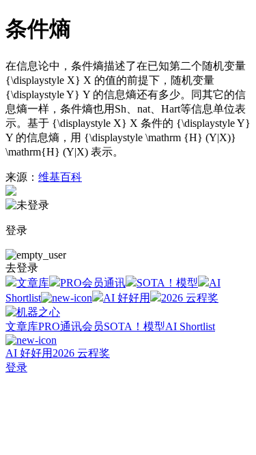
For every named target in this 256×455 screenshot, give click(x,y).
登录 (16, 367)
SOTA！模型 (167, 283)
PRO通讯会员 (71, 326)
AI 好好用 (126, 298)
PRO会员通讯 (93, 283)
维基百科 (60, 177)
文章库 (32, 283)
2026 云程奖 (189, 298)
